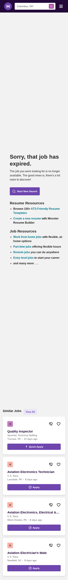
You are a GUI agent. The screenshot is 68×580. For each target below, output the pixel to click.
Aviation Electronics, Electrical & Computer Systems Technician (31, 512)
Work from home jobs (27, 236)
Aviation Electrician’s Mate (27, 553)
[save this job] (58, 424)
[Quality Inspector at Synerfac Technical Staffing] (34, 435)
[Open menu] (61, 6)
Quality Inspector (20, 431)
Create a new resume (27, 218)
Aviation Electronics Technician (30, 472)
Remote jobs (21, 252)
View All (30, 411)
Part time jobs (22, 246)
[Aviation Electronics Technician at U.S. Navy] (34, 476)
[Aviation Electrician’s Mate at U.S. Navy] (34, 556)
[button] (25, 191)
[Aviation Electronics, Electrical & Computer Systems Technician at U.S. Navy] (34, 516)
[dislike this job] (51, 424)
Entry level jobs (23, 257)
